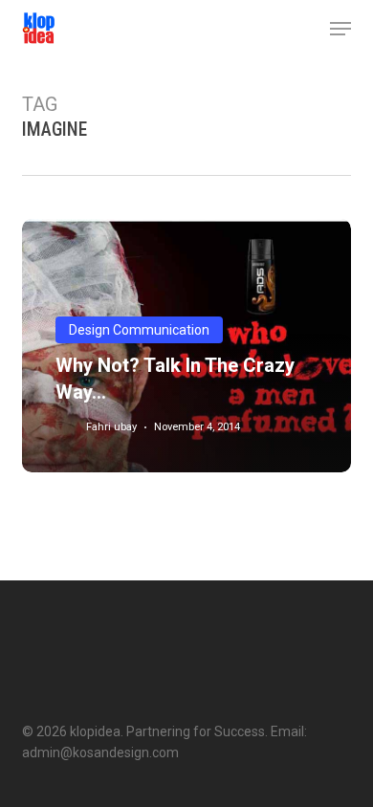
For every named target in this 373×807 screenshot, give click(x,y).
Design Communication (139, 330)
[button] (340, 28)
